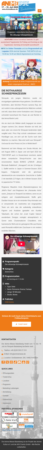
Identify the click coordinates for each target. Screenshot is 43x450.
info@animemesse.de (18, 354)
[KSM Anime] (26, 420)
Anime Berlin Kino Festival (25, 32)
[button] (39, 10)
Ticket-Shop (22, 324)
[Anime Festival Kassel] (26, 425)
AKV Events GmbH (23, 444)
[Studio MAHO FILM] (9, 420)
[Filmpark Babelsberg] (9, 414)
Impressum (7, 403)
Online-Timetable (15, 49)
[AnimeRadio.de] (9, 425)
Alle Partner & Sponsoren (11, 430)
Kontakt (5, 396)
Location (6, 381)
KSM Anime (9, 302)
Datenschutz (7, 399)
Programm (11, 32)
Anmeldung (7, 392)
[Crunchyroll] (26, 414)
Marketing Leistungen (11, 388)
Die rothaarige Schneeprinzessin (21, 35)
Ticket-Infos (7, 377)
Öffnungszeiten (8, 373)
